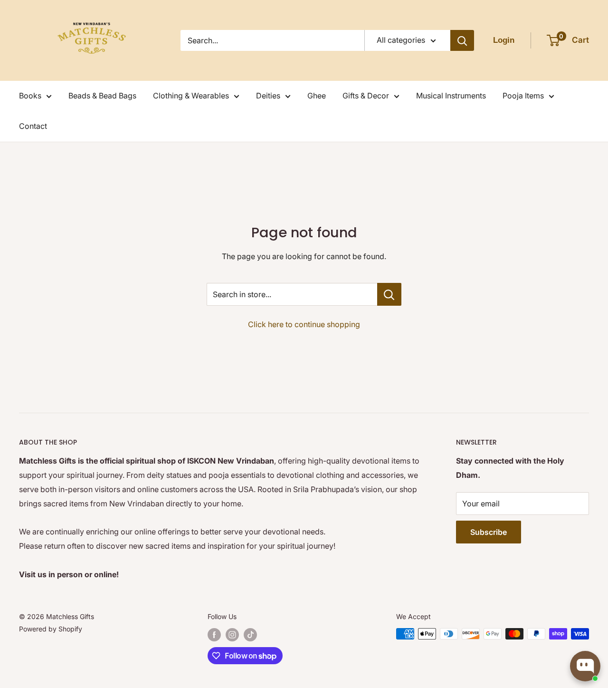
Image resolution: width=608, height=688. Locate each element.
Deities (268, 95)
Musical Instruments (451, 95)
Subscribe (488, 532)
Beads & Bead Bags (102, 95)
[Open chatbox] (585, 666)
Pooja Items (523, 95)
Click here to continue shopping (304, 324)
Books (30, 95)
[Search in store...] (389, 294)
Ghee (316, 95)
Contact (33, 126)
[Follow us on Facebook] (214, 634)
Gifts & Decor (365, 95)
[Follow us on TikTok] (250, 634)
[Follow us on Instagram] (232, 634)
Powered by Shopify (50, 629)
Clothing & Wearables (191, 95)
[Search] (462, 40)
